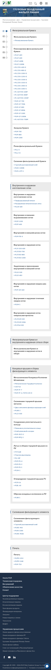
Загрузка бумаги (21, 128)
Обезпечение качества (12, 587)
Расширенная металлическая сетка (28, 204)
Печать (17, 554)
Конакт (6, 590)
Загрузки (6, 614)
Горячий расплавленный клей (26, 165)
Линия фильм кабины (11, 645)
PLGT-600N (19, 61)
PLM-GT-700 (19, 101)
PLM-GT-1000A (20, 116)
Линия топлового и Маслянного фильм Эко (19, 651)
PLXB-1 (17, 497)
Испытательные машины (12, 602)
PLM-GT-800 (19, 107)
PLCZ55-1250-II (21, 76)
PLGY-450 (18, 275)
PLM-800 (18, 135)
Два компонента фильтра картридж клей (30, 407)
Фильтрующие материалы (12, 611)
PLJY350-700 (20, 251)
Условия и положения (37, 668)
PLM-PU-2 (18, 464)
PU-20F (17, 458)
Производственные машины (13, 599)
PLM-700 (18, 131)
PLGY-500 (18, 272)
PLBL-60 (18, 485)
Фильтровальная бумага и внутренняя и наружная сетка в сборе (28, 351)
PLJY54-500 (19, 325)
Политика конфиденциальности (14, 668)
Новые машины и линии (11, 618)
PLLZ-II (18, 153)
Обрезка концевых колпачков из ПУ (30, 494)
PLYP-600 (18, 224)
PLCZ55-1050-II (21, 73)
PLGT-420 (18, 55)
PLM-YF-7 (18, 390)
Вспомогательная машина (12, 605)
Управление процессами (30, 20)
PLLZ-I (17, 150)
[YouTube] (9, 657)
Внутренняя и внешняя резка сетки (29, 233)
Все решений (8, 584)
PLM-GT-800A (20, 110)
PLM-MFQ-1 (19, 437)
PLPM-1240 (19, 561)
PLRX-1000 (19, 531)
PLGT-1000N (19, 64)
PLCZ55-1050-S (21, 89)
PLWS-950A (19, 534)
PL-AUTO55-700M (21, 119)
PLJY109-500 (20, 319)
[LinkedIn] (14, 657)
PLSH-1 (17, 470)
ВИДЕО (5, 624)
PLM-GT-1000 (20, 113)
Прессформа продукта (11, 608)
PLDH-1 (17, 304)
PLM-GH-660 (19, 290)
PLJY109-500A (20, 322)
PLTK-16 (18, 482)
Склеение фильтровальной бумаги (30, 161)
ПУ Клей (18, 452)
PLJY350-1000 (20, 258)
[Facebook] (4, 657)
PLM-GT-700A (20, 104)
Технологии (7, 621)
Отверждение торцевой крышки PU (30, 479)
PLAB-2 (17, 410)
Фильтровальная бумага (25, 37)
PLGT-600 (18, 58)
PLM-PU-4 (18, 461)
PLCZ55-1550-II (21, 83)
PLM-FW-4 (19, 236)
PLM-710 (18, 564)
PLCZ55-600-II (20, 67)
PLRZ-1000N (19, 168)
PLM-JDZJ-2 (19, 434)
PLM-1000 (18, 138)
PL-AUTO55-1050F (22, 98)
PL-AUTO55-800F (21, 95)
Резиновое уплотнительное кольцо (28, 428)
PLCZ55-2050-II (21, 86)
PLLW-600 (18, 207)
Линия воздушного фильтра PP (14, 635)
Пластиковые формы (23, 455)
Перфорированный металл (25, 201)
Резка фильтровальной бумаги (28, 146)
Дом (18, 20)
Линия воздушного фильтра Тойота (16, 638)
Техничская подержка (12, 581)
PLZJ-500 (18, 414)
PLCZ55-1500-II (21, 80)
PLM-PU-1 (18, 467)
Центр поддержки (11, 596)
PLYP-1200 (19, 221)
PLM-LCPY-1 (19, 171)
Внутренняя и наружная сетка (27, 245)
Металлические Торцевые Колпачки (28, 384)
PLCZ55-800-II (20, 70)
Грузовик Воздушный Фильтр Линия (16, 641)
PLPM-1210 (19, 558)
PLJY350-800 (20, 255)
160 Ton (18, 387)
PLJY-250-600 (20, 248)
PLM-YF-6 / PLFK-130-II (23, 393)
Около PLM (7, 578)
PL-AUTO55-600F (21, 92)
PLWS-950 (19, 528)
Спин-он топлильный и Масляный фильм (18, 648)
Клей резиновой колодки (24, 431)
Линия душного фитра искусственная (16, 632)
